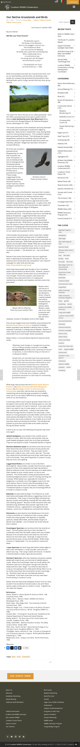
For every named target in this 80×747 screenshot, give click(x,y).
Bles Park (70, 262)
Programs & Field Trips (52, 711)
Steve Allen (27, 20)
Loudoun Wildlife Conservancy (64, 167)
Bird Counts (48, 690)
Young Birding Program (52, 727)
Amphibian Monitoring (13, 696)
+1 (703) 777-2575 (61, 744)
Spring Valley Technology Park (64, 60)
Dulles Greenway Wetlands (64, 291)
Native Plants (62, 181)
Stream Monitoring (66, 126)
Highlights (61, 157)
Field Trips (61, 136)
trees (60, 349)
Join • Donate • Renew (20, 676)
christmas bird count (65, 284)
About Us (9, 690)
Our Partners (10, 727)
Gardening (62, 304)
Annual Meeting (63, 89)
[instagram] (15, 736)
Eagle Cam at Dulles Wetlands (54, 702)
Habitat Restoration (13, 22)
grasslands (26, 657)
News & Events (63, 185)
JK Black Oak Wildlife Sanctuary (65, 308)
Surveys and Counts (65, 192)
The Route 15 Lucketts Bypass (66, 41)
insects (69, 304)
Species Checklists (64, 189)
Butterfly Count (65, 117)
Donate (46, 699)
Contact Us (71, 744)
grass (19, 657)
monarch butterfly (65, 327)
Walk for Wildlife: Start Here (66, 35)
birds (13, 657)
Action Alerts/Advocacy (66, 83)
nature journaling (64, 340)
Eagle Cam (61, 133)
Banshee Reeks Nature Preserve (18, 325)
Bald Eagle (62, 238)
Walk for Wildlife (64, 364)
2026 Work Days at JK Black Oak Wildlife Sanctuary (65, 53)
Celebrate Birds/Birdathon (15, 702)
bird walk (62, 262)
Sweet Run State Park (66, 346)
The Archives (62, 198)
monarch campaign (65, 330)
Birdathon (61, 93)
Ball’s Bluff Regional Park (65, 243)
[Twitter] (12, 648)
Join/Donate (73, 2)
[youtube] (11, 736)
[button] (72, 22)
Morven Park (63, 334)
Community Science (65, 106)
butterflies (62, 278)
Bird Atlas (67, 255)
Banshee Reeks (63, 247)
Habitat (36, 20)
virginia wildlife (68, 349)
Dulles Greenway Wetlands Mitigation (65, 297)
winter (69, 367)
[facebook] (7, 736)
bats (60, 255)
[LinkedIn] (15, 648)
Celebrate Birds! (64, 281)
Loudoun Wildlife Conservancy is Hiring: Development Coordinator (66, 68)
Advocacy (9, 693)
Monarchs (61, 178)
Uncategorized (63, 202)
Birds (59, 96)
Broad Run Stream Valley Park (65, 273)
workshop (62, 370)
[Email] (19, 648)
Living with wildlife (64, 312)
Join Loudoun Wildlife (13, 717)
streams (61, 343)
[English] (56, 1)
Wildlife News (63, 209)
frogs (60, 301)
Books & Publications (65, 100)
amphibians (62, 235)
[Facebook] (8, 648)
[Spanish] (61, 1)
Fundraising (62, 140)
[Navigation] (74, 6)
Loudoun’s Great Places (14, 720)
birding (61, 259)
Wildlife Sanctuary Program (53, 723)
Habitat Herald (45, 20)
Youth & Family (63, 218)
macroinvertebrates (65, 321)
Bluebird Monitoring (63, 112)
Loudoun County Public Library (66, 317)
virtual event (63, 352)
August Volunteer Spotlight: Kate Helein (65, 47)
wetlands (62, 367)
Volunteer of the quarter (64, 357)
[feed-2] (23, 736)
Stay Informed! (7, 2)
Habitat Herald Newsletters (53, 708)
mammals (62, 324)
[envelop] (19, 736)
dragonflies (62, 287)
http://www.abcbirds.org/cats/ (18, 265)
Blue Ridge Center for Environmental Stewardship (25, 390)
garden (66, 301)
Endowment (48, 705)
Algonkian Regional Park (65, 231)
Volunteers (62, 205)
